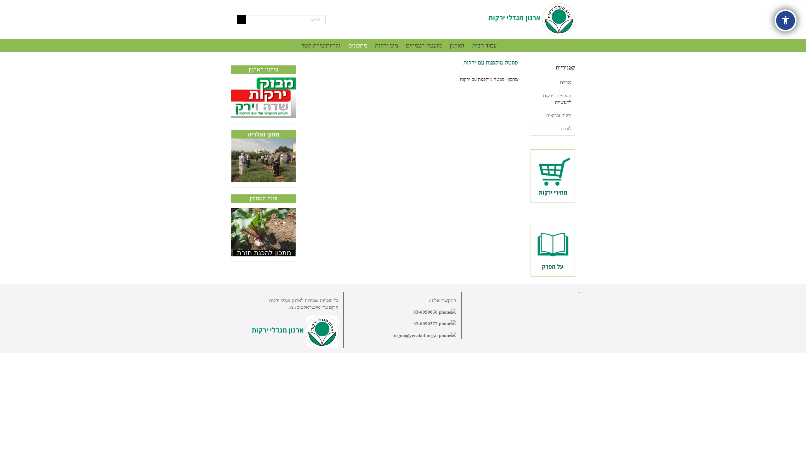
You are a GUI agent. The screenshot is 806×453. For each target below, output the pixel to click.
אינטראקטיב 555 (304, 307)
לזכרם (566, 128)
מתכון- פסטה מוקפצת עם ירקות (489, 79)
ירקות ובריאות (558, 115)
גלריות (565, 82)
